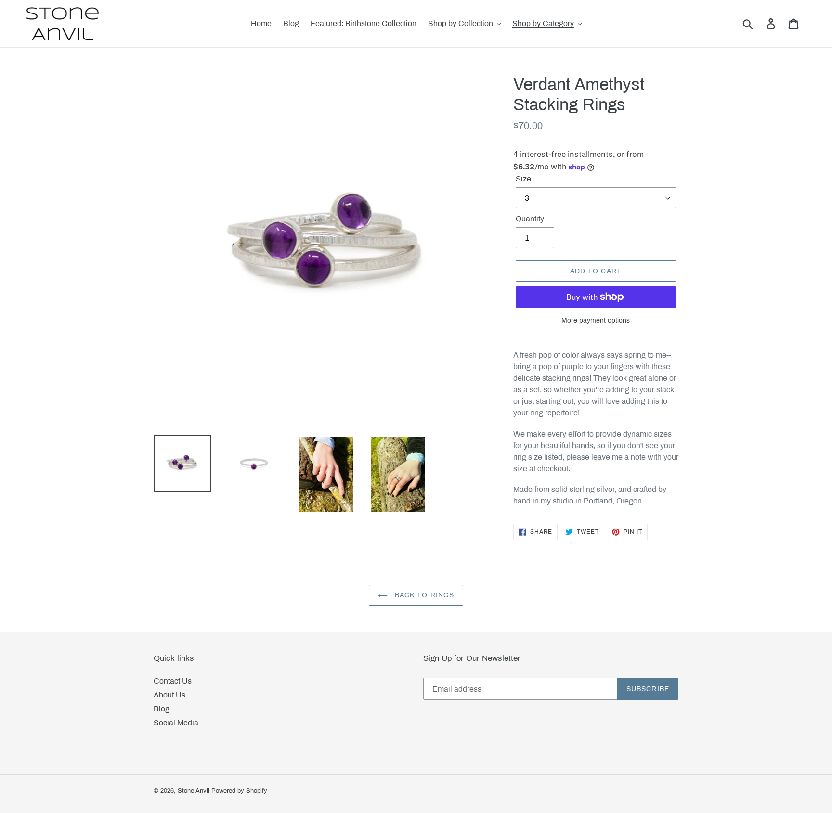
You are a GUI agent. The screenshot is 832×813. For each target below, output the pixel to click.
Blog (161, 709)
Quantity (530, 219)
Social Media (176, 723)
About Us (169, 695)
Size (523, 179)
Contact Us (173, 681)
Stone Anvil (193, 790)
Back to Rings (423, 595)
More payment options (595, 320)
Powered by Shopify (239, 790)
